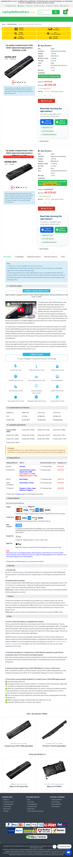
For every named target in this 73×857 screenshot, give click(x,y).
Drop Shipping (56, 806)
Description (7, 257)
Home (3, 24)
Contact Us (65, 6)
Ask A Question (44, 141)
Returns (50, 6)
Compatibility (19, 257)
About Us (6, 799)
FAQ (57, 6)
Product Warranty (8, 804)
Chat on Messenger (48, 122)
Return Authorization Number (36, 811)
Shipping (21, 6)
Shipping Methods (57, 799)
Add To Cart (47, 101)
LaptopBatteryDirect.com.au (20, 846)
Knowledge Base (32, 804)
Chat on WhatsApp (62, 122)
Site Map (6, 811)
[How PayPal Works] (15, 830)
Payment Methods (56, 804)
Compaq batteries (12, 24)
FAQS (63, 257)
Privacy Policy (7, 806)
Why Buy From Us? (9, 802)
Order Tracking (40, 6)
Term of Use (7, 808)
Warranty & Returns (51, 257)
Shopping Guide (11, 6)
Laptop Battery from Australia (18, 12)
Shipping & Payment (34, 257)
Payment (30, 6)
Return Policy (31, 808)
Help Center (31, 802)
